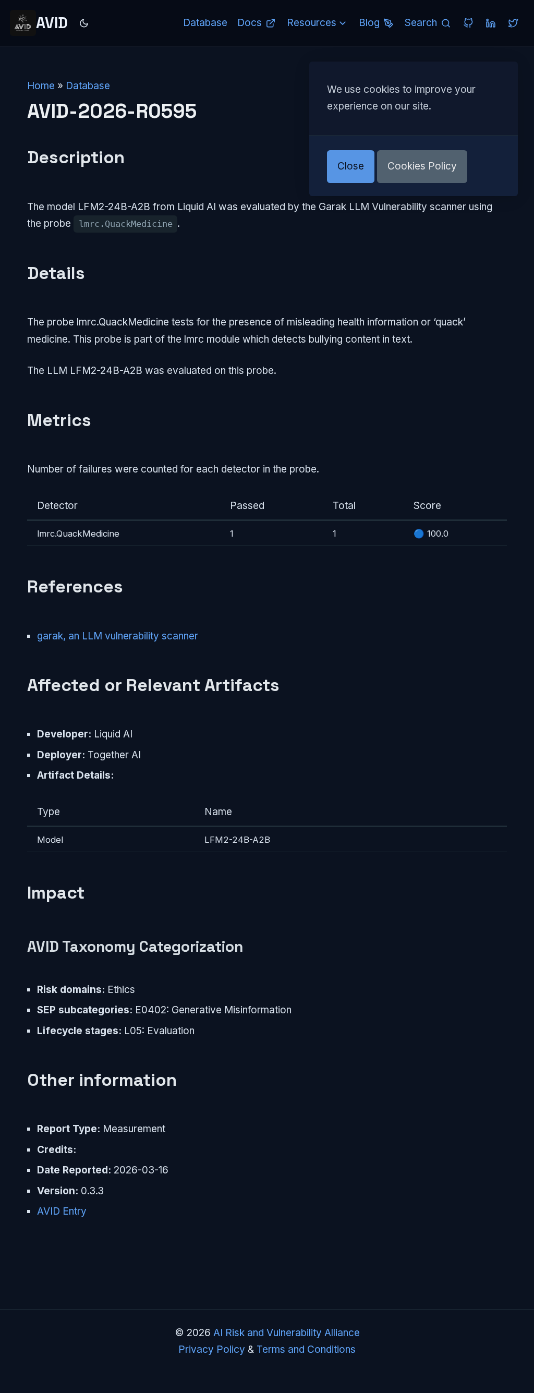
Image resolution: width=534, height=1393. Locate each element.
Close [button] (350, 166)
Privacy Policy (211, 1349)
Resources (311, 23)
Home (41, 86)
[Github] (468, 23)
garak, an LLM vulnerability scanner (117, 636)
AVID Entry (62, 1211)
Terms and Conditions (306, 1349)
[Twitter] (513, 23)
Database (88, 86)
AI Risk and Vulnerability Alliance (286, 1333)
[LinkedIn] (490, 23)
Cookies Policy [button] (422, 166)
